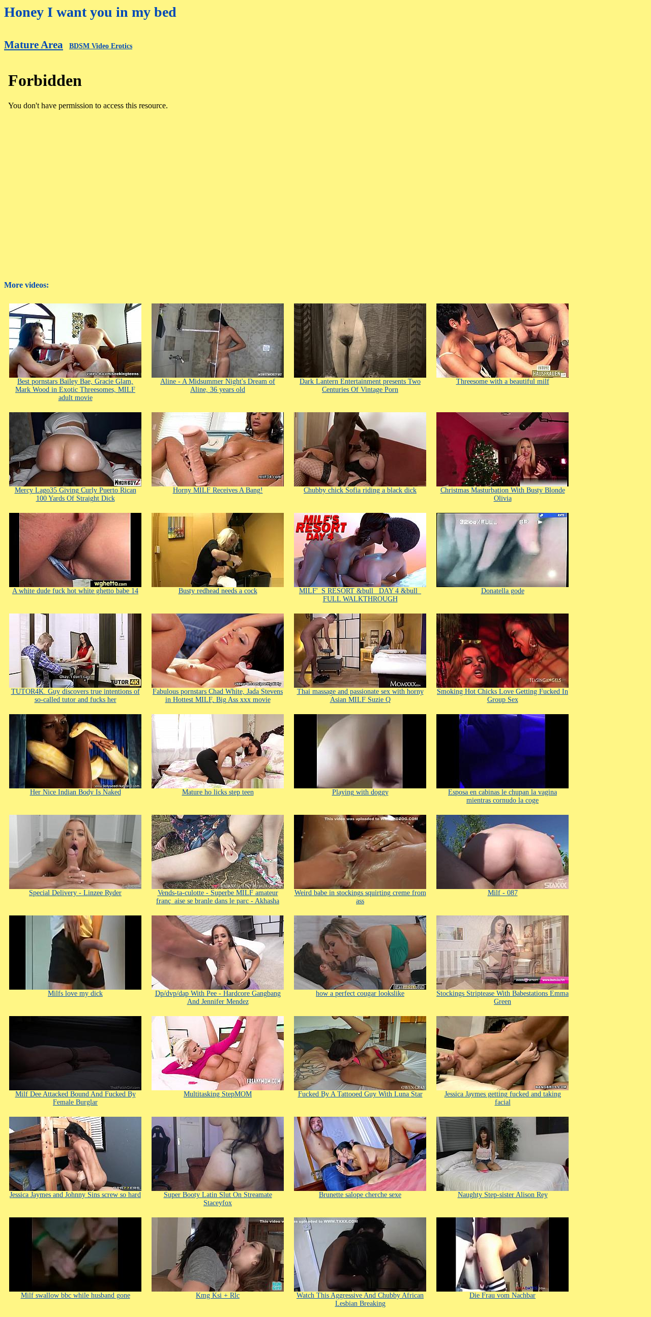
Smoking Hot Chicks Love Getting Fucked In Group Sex (502, 695)
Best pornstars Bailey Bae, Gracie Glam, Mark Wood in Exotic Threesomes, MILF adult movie (75, 390)
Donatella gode (502, 591)
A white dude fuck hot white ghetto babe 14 (75, 591)
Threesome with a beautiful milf (502, 381)
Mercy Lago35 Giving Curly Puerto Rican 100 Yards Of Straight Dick (75, 494)
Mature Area (33, 45)
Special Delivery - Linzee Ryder (75, 893)
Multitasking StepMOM (218, 1094)
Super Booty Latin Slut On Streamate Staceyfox (218, 1199)
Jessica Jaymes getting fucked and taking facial (503, 1098)
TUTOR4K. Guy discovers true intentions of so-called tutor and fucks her (75, 695)
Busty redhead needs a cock (218, 591)
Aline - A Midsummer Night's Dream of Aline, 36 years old (217, 385)
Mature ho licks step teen (218, 792)
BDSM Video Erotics (100, 46)
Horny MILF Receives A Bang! (218, 490)
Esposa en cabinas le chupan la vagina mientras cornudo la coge (502, 796)
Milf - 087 (503, 893)
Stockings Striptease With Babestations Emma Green (502, 997)
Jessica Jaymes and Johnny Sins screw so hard (75, 1195)
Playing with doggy (360, 792)
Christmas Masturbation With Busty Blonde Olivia (502, 494)
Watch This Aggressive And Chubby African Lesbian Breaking (360, 1299)
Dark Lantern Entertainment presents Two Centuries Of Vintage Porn (360, 385)
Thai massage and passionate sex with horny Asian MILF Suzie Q (360, 695)
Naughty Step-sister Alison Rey (503, 1195)
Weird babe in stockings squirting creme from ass (360, 897)
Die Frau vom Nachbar (502, 1295)
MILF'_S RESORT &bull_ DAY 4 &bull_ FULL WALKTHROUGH (360, 595)
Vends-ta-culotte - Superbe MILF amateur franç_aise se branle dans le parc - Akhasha (217, 897)
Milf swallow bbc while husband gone (75, 1295)
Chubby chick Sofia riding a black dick (360, 490)
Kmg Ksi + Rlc (218, 1295)
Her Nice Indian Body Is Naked (75, 792)
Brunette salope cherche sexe (360, 1195)
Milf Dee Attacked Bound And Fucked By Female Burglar (75, 1098)
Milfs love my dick (75, 993)
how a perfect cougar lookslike (360, 993)
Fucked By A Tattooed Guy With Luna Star (360, 1094)
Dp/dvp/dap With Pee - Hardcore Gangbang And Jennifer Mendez (218, 997)
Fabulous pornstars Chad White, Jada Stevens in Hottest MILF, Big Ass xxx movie (218, 695)
